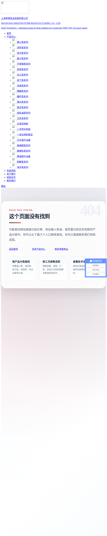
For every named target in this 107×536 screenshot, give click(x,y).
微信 (3, 186)
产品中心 (11, 37)
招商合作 (11, 177)
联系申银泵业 (61, 249)
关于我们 (11, 174)
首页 (9, 33)
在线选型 (11, 170)
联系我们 (11, 180)
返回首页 (13, 249)
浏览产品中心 (38, 249)
